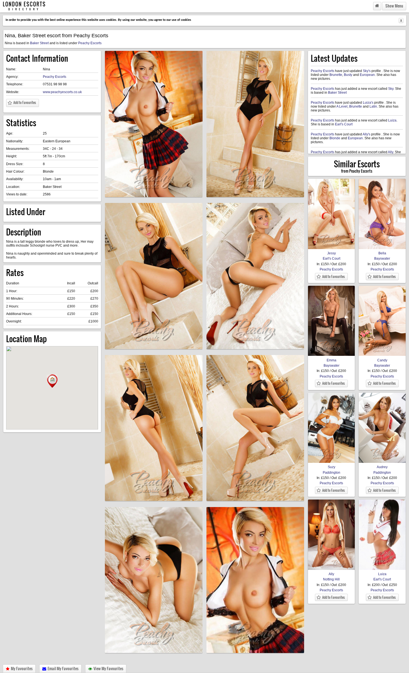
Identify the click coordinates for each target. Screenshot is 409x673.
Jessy (331, 253)
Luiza (392, 120)
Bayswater (382, 258)
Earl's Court (344, 124)
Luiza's (368, 103)
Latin (373, 106)
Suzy (331, 467)
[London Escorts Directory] (377, 6)
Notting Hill (331, 579)
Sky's (367, 71)
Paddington (331, 473)
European (367, 75)
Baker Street (39, 43)
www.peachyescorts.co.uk (62, 92)
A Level (342, 106)
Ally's (366, 134)
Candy (382, 360)
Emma (331, 360)
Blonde (334, 138)
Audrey (382, 467)
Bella (382, 253)
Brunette (335, 75)
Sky (390, 89)
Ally (390, 152)
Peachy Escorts (90, 43)
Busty (348, 75)
